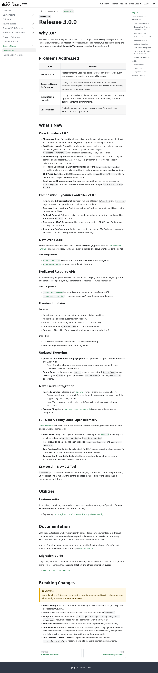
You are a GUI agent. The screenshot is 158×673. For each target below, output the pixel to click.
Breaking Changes (138, 75)
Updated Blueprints (141, 44)
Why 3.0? (135, 12)
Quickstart (7, 19)
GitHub (103, 3)
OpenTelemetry (46, 425)
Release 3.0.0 (10, 50)
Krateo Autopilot (10, 41)
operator (80, 392)
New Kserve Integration (142, 47)
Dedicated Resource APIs (143, 37)
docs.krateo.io (86, 548)
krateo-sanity (139, 65)
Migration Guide (140, 72)
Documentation (137, 68)
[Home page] (41, 11)
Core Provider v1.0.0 (141, 23)
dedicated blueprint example (77, 409)
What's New (136, 20)
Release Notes (9, 46)
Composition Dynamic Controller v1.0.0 (142, 28)
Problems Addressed (139, 16)
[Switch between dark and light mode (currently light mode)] (154, 4)
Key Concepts (8, 14)
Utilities (134, 61)
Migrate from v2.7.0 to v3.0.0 (56, 570)
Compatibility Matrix (13, 54)
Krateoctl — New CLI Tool (143, 57)
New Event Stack (140, 33)
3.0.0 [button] (146, 3)
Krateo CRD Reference (12, 28)
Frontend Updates (140, 40)
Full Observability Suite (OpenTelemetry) (142, 52)
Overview (6, 10)
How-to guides (9, 23)
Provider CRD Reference (13, 32)
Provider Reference (11, 37)
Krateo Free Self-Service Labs (125, 3)
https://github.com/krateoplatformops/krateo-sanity (78, 514)
